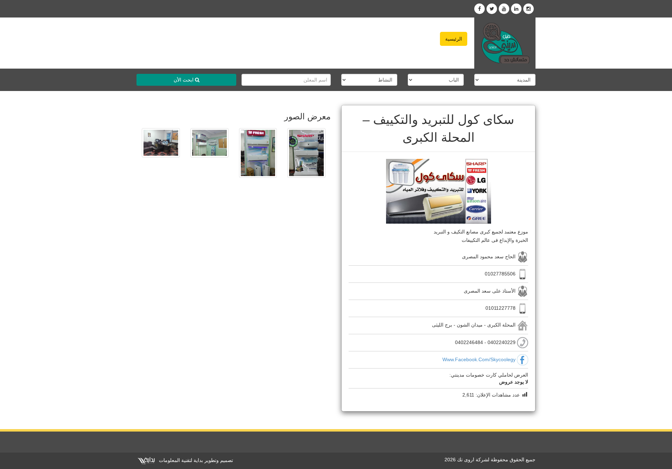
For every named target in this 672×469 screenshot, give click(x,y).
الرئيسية (453, 39)
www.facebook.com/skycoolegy (479, 359)
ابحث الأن (184, 80)
